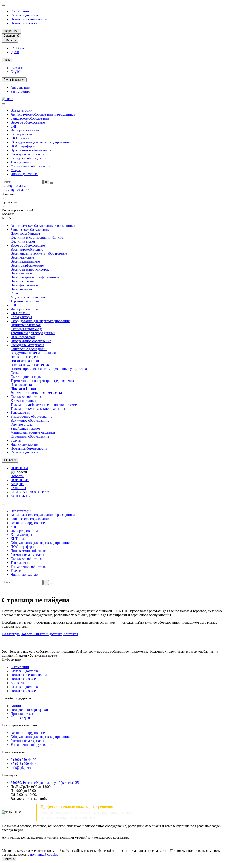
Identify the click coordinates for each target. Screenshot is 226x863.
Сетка (15, 373)
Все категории (21, 110)
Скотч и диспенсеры (26, 377)
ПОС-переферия (23, 146)
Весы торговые (22, 281)
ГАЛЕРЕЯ (18, 488)
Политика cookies (24, 23)
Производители (22, 714)
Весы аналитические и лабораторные (39, 253)
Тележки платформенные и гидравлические (44, 404)
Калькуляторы (21, 134)
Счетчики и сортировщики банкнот (38, 237)
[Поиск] (51, 183)
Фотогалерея (20, 718)
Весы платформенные (27, 265)
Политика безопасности (29, 19)
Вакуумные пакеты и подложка (34, 353)
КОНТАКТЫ (21, 496)
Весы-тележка (21, 289)
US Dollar (18, 48)
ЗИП (14, 126)
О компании (20, 11)
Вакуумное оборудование (30, 420)
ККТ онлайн (20, 138)
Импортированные (25, 130)
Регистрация (20, 91)
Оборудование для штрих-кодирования (40, 142)
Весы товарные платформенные (35, 277)
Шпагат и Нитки (23, 389)
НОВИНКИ (20, 480)
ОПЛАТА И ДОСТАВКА (30, 492)
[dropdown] (3, 5)
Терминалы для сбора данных (33, 333)
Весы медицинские (25, 261)
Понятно (9, 859)
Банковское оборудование (30, 118)
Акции (16, 706)
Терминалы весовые (26, 301)
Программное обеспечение (31, 150)
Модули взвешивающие (29, 297)
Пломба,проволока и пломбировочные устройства (49, 369)
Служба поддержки (16, 698)
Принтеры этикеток (26, 325)
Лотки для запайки (25, 361)
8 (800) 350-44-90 (14, 186)
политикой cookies (44, 854)
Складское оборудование (29, 158)
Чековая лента (21, 385)
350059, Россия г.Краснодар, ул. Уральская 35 (45, 783)
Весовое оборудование (28, 122)
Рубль (15, 52)
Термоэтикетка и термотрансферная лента (42, 381)
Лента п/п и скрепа (25, 357)
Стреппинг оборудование (30, 436)
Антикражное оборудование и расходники (43, 114)
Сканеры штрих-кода (26, 329)
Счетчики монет (23, 241)
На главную (11, 634)
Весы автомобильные (27, 249)
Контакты (70, 634)
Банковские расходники (29, 349)
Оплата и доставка (25, 15)
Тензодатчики (21, 162)
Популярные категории (19, 725)
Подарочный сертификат (29, 710)
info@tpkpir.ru (21, 768)
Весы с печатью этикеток (30, 269)
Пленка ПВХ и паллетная (30, 365)
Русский (17, 68)
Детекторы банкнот (25, 233)
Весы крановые (22, 257)
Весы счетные (21, 273)
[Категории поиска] (3, 104)
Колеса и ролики (23, 400)
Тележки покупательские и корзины (38, 408)
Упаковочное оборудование (31, 166)
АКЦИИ (17, 484)
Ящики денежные (24, 174)
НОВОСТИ (19, 468)
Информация (11, 659)
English (16, 72)
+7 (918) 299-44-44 (15, 190)
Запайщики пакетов (26, 428)
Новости (17, 476)
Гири (14, 293)
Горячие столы (22, 424)
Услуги (16, 170)
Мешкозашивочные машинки (33, 432)
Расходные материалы (27, 154)
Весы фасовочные (24, 285)
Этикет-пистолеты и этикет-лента (36, 392)
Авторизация (20, 87)
